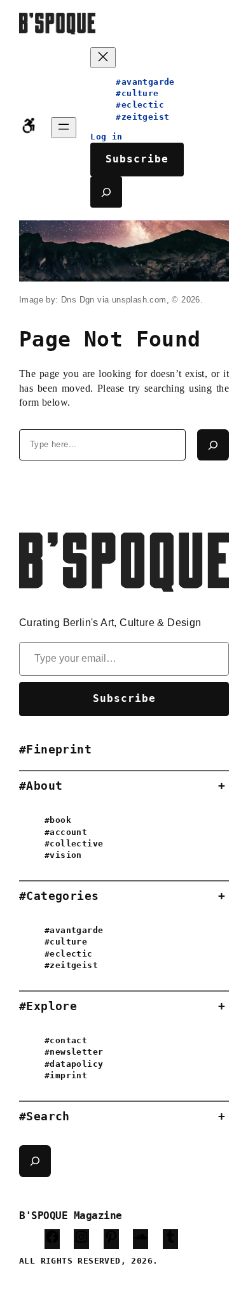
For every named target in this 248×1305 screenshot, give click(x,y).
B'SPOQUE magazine (70, 1215)
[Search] (213, 445)
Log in (106, 136)
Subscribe (137, 159)
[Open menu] (63, 127)
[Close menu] (103, 57)
